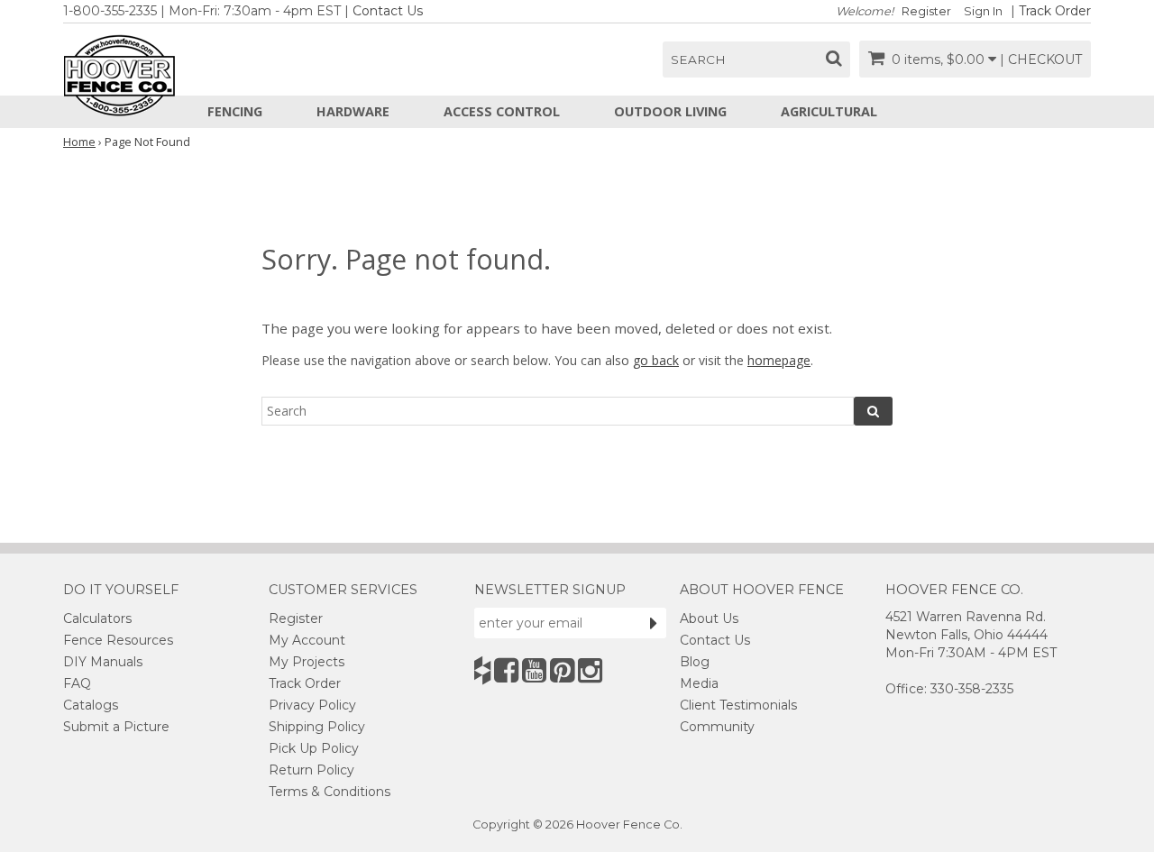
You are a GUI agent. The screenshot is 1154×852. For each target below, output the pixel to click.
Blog (695, 662)
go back (656, 360)
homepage (779, 360)
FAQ (77, 683)
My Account (307, 640)
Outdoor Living (670, 111)
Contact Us (388, 11)
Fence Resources (118, 640)
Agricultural (829, 111)
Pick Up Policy (314, 748)
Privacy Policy (312, 705)
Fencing (234, 111)
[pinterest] (562, 670)
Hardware (352, 111)
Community (717, 727)
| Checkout (1041, 59)
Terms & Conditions (329, 791)
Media (699, 683)
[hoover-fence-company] (482, 670)
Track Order (1055, 11)
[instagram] (590, 670)
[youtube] (534, 670)
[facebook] (506, 670)
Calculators (97, 618)
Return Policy (311, 770)
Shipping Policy (317, 727)
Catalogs (90, 705)
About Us (709, 618)
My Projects (306, 662)
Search (698, 59)
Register (926, 11)
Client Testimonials (738, 705)
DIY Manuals (102, 662)
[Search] (873, 411)
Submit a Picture (116, 727)
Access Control (502, 111)
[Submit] (653, 623)
